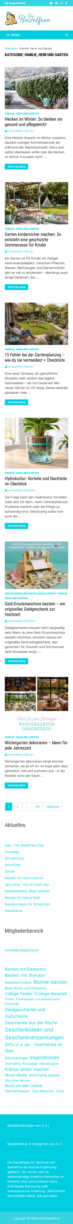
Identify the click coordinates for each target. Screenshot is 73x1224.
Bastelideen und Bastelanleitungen (30, 593)
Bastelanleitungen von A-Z (27, 1125)
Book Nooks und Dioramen (26, 988)
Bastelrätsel (13, 911)
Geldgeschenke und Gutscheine (25, 1013)
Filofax (9, 999)
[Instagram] (62, 3)
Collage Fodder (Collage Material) (36, 993)
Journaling (13, 1063)
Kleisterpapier (49, 1063)
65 (38, 807)
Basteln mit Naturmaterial (24, 878)
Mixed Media (16, 1075)
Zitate (60, 1091)
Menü (15, 35)
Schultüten (13, 865)
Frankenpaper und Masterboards (38, 999)
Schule (10, 871)
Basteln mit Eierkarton (25, 969)
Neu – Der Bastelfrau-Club (24, 845)
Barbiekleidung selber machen (27, 891)
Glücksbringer (16, 1058)
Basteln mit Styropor (25, 975)
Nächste (53, 807)
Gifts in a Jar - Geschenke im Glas (33, 1047)
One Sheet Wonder (17, 1080)
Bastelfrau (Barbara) (23, 490)
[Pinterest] (57, 3)
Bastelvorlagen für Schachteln (27, 904)
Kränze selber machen (27, 1069)
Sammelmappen (17, 1091)
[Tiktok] (66, 3)
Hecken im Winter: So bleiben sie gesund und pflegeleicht (33, 122)
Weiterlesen (17, 167)
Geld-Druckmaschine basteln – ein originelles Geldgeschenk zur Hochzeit (35, 609)
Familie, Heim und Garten (22, 113)
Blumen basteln (50, 982)
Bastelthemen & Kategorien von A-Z (34, 1144)
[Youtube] (51, 3)
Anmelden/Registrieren (22, 950)
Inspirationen (44, 1057)
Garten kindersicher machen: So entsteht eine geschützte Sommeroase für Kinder (33, 240)
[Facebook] (47, 3)
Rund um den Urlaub (23, 1085)
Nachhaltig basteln (44, 1075)
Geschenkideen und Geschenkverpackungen (34, 1033)
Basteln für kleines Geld (22, 897)
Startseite (11, 48)
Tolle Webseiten (43, 1091)
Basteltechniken (18, 982)
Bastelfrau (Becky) (22, 130)
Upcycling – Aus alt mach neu (27, 884)
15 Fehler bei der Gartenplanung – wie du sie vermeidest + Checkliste (35, 357)
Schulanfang (14, 858)
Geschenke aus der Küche (31, 1022)
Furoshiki (12, 1004)
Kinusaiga (12, 852)
